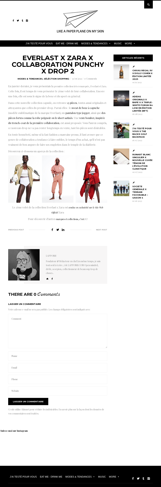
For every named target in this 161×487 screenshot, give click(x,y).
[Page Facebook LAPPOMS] (13, 20)
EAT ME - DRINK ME (67, 43)
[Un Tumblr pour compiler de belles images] (22, 20)
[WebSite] (47, 278)
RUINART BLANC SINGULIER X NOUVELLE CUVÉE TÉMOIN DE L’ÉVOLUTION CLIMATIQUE (142, 161)
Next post (101, 230)
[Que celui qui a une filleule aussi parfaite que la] (99, 442)
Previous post (16, 230)
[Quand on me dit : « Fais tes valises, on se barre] (143, 442)
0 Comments (90, 78)
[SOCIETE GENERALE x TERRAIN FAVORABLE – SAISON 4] (121, 188)
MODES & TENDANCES (94, 43)
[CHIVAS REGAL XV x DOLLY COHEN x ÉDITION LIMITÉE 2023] (121, 72)
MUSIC (118, 43)
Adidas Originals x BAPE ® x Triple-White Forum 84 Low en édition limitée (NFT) (142, 103)
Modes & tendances (30, 78)
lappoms (51, 255)
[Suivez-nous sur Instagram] (27, 20)
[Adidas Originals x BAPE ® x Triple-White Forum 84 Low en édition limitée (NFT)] (121, 98)
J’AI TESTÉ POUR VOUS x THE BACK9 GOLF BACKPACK (142, 132)
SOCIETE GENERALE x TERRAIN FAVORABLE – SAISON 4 (140, 192)
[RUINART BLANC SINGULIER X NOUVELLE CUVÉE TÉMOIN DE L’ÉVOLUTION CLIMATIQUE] (121, 156)
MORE (128, 43)
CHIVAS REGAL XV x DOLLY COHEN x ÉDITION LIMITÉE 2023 (142, 74)
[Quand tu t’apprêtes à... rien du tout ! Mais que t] (77, 442)
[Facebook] (52, 278)
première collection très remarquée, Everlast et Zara (80, 86)
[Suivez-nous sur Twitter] (17, 20)
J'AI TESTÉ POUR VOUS (39, 43)
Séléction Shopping (56, 78)
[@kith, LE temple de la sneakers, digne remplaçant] (121, 442)
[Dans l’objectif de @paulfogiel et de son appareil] (55, 442)
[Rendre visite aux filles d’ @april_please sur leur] (33, 442)
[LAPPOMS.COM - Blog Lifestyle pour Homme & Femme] (80, 33)
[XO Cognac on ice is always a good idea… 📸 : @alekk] (11, 442)
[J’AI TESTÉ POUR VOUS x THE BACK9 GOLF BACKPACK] (121, 130)
